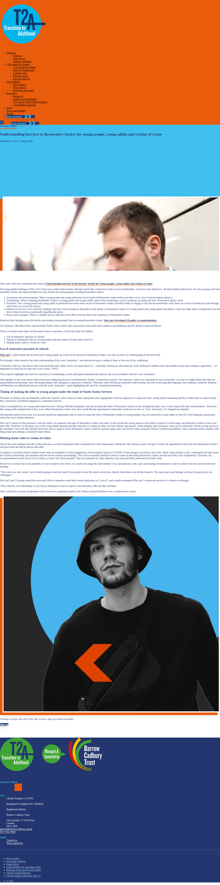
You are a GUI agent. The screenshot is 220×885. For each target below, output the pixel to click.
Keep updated (14, 116)
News (9, 107)
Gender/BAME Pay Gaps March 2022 (23, 867)
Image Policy (12, 864)
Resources (11, 93)
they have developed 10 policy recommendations (130, 320)
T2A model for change (17, 64)
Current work (20, 73)
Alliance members (22, 61)
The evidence (13, 81)
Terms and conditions (16, 861)
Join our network (21, 78)
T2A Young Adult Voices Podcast (30, 102)
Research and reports (23, 90)
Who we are (19, 58)
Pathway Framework (23, 70)
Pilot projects (19, 87)
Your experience (14, 843)
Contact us (11, 840)
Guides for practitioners (25, 99)
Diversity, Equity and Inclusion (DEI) (23, 870)
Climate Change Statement (18, 873)
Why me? (5, 355)
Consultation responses (24, 105)
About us (11, 52)
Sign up (4, 724)
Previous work (20, 76)
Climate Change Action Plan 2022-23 (23, 876)
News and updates (15, 110)
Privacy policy (13, 858)
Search (9, 113)
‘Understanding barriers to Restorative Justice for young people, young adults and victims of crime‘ (99, 283)
